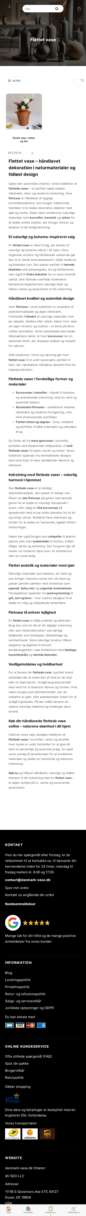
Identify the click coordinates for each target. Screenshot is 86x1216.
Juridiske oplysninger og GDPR (29, 1008)
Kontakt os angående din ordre (29, 895)
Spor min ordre (17, 888)
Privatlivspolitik (17, 987)
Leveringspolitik (17, 980)
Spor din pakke (17, 1063)
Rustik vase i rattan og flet (24, 139)
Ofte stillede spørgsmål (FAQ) (28, 1056)
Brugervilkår (14, 1070)
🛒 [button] (32, 152)
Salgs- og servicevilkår (23, 1001)
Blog (8, 973)
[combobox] (38, 8)
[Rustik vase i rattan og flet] (24, 112)
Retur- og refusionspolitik (25, 994)
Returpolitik (14, 1077)
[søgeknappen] (57, 8)
